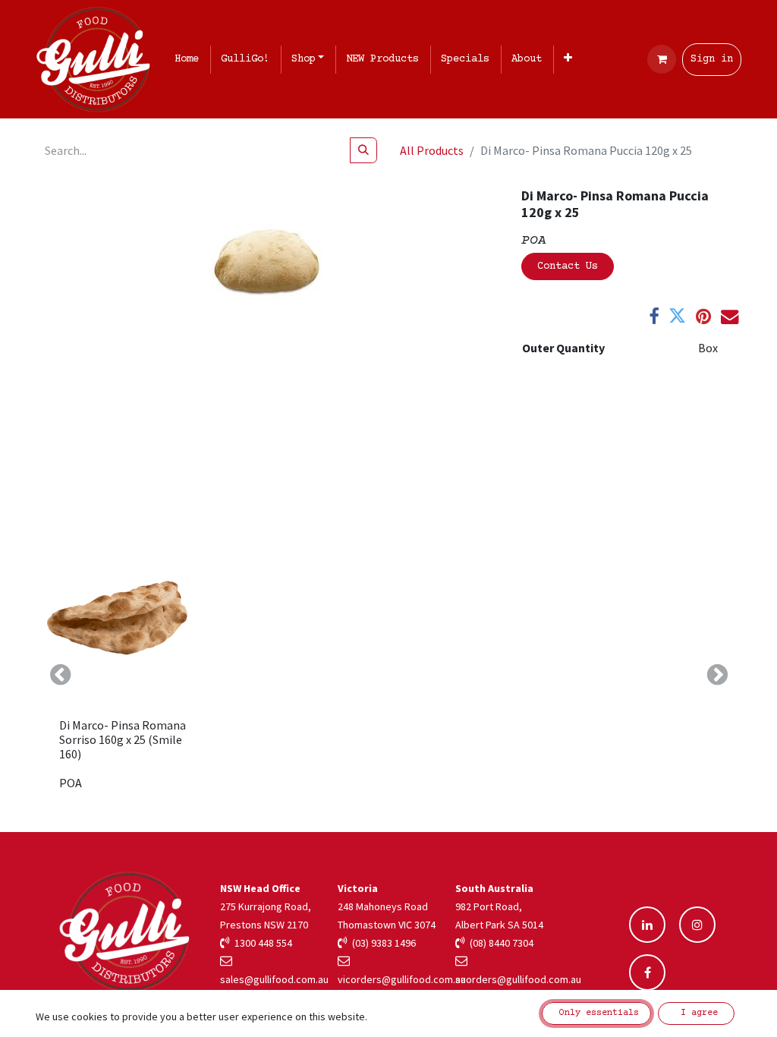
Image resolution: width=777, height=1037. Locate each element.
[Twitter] (677, 316)
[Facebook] (654, 316)
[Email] (729, 316)
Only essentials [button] (596, 1013)
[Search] (363, 150)
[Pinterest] (703, 316)
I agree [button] (696, 1013)
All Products (432, 150)
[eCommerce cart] (661, 59)
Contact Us (567, 266)
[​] (647, 924)
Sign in (711, 59)
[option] (388, 675)
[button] (60, 675)
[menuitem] (189, 60)
